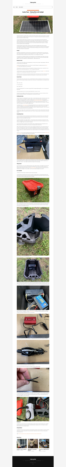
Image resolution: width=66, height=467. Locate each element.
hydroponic (32, 433)
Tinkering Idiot (33, 2)
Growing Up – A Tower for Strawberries (21, 449)
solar (40, 433)
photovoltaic (38, 433)
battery (27, 433)
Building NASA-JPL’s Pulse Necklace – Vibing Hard (32, 450)
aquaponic (22, 433)
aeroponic (19, 433)
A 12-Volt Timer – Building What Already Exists (44, 450)
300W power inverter (32, 311)
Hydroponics (33, 10)
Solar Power (37, 10)
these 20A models (33, 167)
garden (30, 433)
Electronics (28, 10)
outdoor (35, 433)
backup (25, 433)
